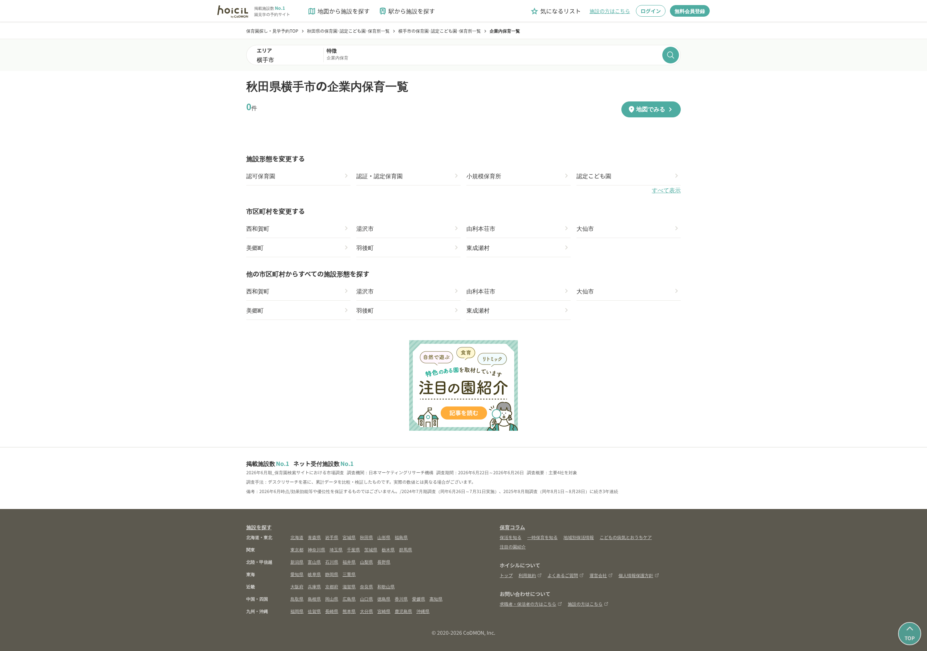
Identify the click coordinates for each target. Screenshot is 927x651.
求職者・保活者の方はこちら (528, 604)
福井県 (349, 562)
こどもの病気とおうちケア (626, 537)
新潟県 (296, 562)
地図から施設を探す (338, 11)
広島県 (349, 599)
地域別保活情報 (578, 537)
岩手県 (331, 537)
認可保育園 (260, 175)
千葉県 (353, 549)
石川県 (331, 562)
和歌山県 (386, 586)
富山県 (314, 562)
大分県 (366, 611)
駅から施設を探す (406, 11)
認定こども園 (593, 175)
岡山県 (331, 599)
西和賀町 (257, 228)
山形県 (383, 537)
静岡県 (331, 574)
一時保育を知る (542, 537)
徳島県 (383, 599)
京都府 (331, 586)
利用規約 (527, 575)
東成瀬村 (478, 247)
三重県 (349, 574)
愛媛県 (418, 599)
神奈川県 (316, 549)
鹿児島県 (403, 611)
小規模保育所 (483, 175)
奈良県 (366, 586)
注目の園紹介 (513, 546)
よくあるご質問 (563, 575)
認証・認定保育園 (379, 175)
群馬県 (405, 549)
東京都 (296, 549)
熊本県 (349, 611)
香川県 (401, 599)
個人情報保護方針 (635, 575)
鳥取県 (296, 599)
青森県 (314, 537)
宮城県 (349, 537)
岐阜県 (314, 574)
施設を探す (259, 527)
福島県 (401, 537)
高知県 (435, 599)
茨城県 (370, 549)
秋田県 (366, 537)
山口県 (366, 599)
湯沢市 (365, 228)
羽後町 (365, 247)
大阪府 (296, 586)
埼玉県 (336, 549)
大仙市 (585, 228)
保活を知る (510, 537)
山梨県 (366, 562)
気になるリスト (555, 11)
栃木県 (388, 549)
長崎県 (331, 611)
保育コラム (512, 527)
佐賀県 (314, 611)
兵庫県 (314, 586)
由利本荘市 (480, 228)
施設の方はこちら (610, 10)
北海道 (296, 537)
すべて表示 (666, 190)
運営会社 (598, 575)
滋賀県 (349, 586)
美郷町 (255, 247)
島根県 (314, 599)
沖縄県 (422, 611)
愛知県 (296, 574)
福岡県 (296, 611)
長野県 (383, 562)
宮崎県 (383, 611)
